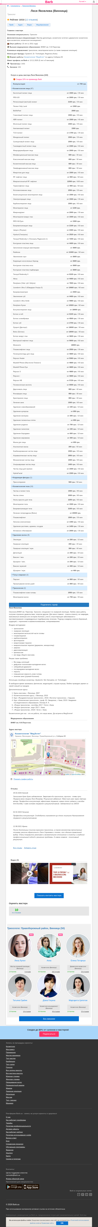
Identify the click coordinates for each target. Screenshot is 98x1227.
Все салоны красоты (14, 1070)
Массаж (9, 1097)
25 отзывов (85, 1011)
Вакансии (9, 1150)
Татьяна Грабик (20, 1000)
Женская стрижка (13, 1079)
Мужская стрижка (12, 1076)
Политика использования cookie (18, 1135)
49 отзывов (56, 1011)
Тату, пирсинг (11, 1100)
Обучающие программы (15, 1147)
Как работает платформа (16, 1120)
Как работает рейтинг (14, 1132)
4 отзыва (28, 972)
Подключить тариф (49, 605)
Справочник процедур (14, 1144)
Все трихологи (49, 1019)
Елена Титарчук (78, 960)
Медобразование (42, 25)
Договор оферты (12, 1129)
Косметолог (10, 1046)
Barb (49, 2)
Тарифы (9, 1123)
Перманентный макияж (15, 1085)
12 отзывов (31, 20)
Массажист (10, 1049)
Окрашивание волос (14, 1082)
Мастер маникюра (13, 1055)
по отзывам (16, 913)
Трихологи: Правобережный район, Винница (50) (36, 928)
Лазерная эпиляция (14, 1091)
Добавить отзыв (30, 848)
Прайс (11, 25)
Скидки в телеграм (13, 1159)
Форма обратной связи (15, 1179)
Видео (29, 25)
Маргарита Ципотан (78, 1000)
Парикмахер (11, 1052)
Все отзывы (17, 848)
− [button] (14, 746)
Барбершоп (10, 1061)
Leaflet (67, 774)
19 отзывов (27, 1011)
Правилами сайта (47, 1223)
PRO (31, 935)
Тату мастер (11, 1058)
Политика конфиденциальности (18, 1126)
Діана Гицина (49, 1000)
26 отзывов (85, 972)
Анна (49, 960)
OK (62, 1223)
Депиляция (10, 1094)
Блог (8, 1141)
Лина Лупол (19, 960)
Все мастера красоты (14, 1073)
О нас (8, 1117)
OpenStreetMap (76, 774)
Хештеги (9, 1153)
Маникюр (9, 1103)
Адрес (20, 25)
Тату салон (10, 1064)
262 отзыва (56, 972)
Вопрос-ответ (11, 1138)
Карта (8, 1156)
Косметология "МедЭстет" (34, 57)
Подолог (9, 1067)
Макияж (9, 1088)
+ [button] (14, 742)
